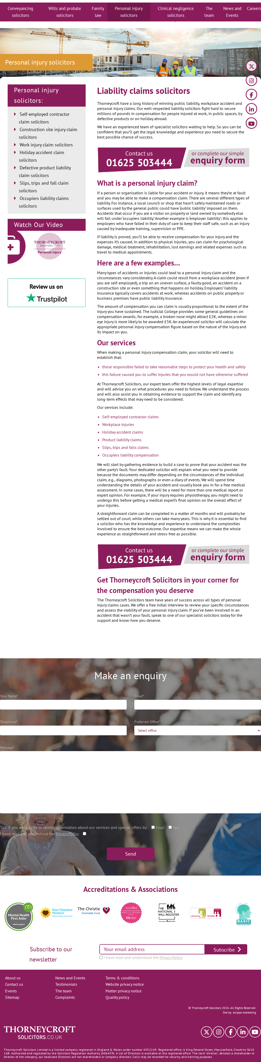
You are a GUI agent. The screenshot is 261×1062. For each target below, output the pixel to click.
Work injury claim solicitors (46, 145)
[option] (18, 913)
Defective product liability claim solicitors (45, 171)
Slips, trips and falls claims (125, 447)
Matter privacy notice (123, 990)
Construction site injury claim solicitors (48, 133)
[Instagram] (251, 81)
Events (11, 990)
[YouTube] (251, 124)
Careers (254, 8)
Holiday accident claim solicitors (41, 156)
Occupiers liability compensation (130, 455)
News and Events (232, 12)
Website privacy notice (125, 984)
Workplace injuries (118, 424)
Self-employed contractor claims (130, 416)
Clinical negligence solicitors (176, 12)
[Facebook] (251, 95)
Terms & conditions (122, 977)
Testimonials (66, 984)
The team (209, 12)
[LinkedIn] (251, 109)
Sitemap (12, 997)
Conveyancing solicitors (20, 12)
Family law (98, 12)
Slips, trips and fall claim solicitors (44, 187)
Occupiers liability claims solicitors (44, 202)
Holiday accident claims (122, 432)
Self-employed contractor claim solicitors (44, 118)
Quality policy (117, 997)
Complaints (65, 997)
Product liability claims (121, 439)
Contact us (14, 984)
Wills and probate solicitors (64, 12)
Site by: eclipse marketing (239, 1012)
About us (13, 977)
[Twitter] (251, 66)
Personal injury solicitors (129, 12)
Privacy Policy (67, 833)
